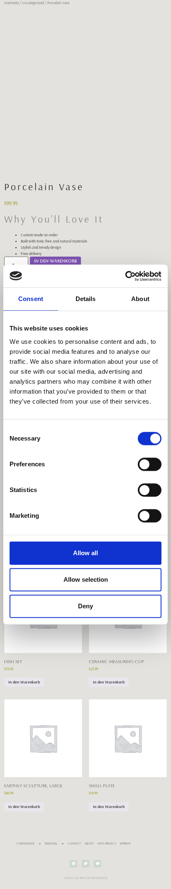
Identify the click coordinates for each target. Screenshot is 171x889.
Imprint (125, 843)
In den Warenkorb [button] (24, 682)
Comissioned (25, 843)
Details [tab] (86, 298)
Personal (51, 843)
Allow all (85, 552)
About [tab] (140, 298)
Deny (85, 606)
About (89, 843)
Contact (74, 843)
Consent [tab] (30, 298)
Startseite (11, 2)
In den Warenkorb (55, 261)
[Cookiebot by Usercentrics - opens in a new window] (125, 276)
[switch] (149, 464)
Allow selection (86, 579)
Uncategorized (33, 2)
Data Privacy (107, 843)
